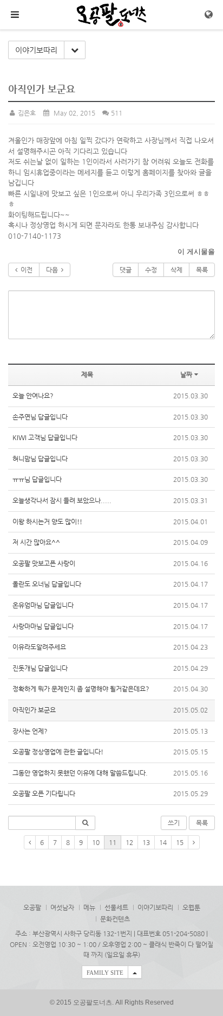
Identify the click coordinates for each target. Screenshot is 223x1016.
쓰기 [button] (174, 823)
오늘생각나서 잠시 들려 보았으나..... (62, 500)
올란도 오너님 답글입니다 (46, 584)
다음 (53, 270)
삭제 (176, 270)
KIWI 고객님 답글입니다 (44, 437)
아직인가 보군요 (34, 710)
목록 (202, 270)
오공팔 (32, 907)
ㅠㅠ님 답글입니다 (37, 479)
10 (96, 842)
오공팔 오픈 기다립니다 (43, 793)
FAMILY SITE (105, 972)
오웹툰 (191, 907)
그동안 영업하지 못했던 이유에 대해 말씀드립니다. (80, 773)
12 (129, 842)
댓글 (126, 270)
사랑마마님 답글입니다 (43, 626)
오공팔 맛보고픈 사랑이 (43, 563)
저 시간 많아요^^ (36, 542)
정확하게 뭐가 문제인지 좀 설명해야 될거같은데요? (81, 689)
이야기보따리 (36, 50)
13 (146, 842)
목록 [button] (202, 823)
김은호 (26, 113)
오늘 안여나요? (33, 395)
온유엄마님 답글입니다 (43, 605)
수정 (151, 270)
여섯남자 (62, 907)
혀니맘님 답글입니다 (40, 458)
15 (179, 842)
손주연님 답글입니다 (40, 417)
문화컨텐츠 (115, 919)
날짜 (186, 374)
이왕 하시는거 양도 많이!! (47, 521)
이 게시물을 (196, 251)
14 (163, 842)
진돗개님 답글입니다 (40, 668)
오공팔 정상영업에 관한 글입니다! (57, 751)
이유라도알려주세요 (39, 647)
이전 (24, 270)
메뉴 (89, 907)
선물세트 (116, 907)
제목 (87, 374)
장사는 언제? (30, 731)
